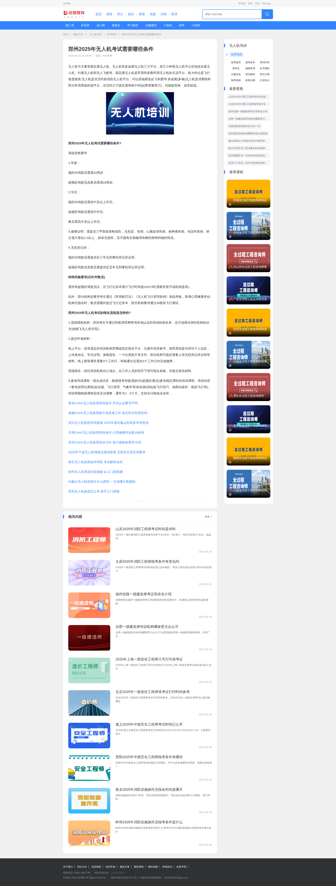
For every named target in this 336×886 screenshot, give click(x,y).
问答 (163, 14)
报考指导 (112, 34)
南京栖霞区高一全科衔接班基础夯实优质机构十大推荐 (249, 155)
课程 (250, 3)
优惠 (153, 14)
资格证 (116, 25)
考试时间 (265, 62)
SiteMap (266, 3)
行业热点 (265, 80)
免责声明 (181, 866)
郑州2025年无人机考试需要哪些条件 (141, 34)
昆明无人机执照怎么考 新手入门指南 (94, 491)
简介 (120, 14)
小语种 (196, 25)
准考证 (236, 68)
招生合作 (82, 866)
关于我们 (68, 866)
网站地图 (153, 866)
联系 (174, 14)
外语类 (85, 25)
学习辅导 (132, 25)
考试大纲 (265, 74)
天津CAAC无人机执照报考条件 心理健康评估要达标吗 (106, 432)
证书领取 (265, 68)
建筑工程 (78, 34)
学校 (257, 3)
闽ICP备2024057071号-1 (125, 877)
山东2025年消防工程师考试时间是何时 (249, 96)
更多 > (208, 516)
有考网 (66, 3)
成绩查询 (250, 68)
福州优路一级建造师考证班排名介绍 (248, 111)
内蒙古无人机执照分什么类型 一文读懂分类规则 (101, 481)
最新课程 (139, 866)
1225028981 (118, 872)
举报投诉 (167, 866)
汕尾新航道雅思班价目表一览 (244, 126)
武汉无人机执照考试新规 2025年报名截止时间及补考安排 (108, 423)
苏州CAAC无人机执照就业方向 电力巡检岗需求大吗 (104, 442)
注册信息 (236, 74)
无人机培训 (95, 34)
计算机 (168, 25)
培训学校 (110, 866)
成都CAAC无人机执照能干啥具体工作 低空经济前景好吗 (107, 413)
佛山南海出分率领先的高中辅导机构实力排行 (249, 140)
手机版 (242, 3)
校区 (131, 14)
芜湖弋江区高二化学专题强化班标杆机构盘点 (249, 162)
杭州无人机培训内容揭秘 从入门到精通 (95, 472)
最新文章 (125, 866)
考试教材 (250, 74)
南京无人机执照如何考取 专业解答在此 (95, 462)
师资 (142, 14)
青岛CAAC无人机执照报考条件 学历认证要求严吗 (103, 403)
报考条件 (250, 62)
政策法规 (250, 80)
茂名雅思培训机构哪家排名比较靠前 (248, 133)
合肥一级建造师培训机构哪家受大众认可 (249, 118)
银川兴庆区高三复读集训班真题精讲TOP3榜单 (249, 148)
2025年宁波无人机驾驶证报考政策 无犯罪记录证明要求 (106, 452)
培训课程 (96, 866)
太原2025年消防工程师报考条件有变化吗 (249, 104)
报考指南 (236, 80)
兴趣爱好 (151, 25)
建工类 (70, 25)
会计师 (100, 25)
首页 (98, 14)
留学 (182, 25)
